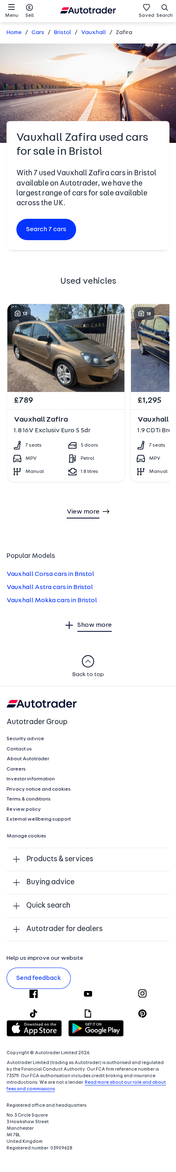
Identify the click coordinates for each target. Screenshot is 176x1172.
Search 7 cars (46, 229)
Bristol (62, 33)
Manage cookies (26, 836)
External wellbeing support (39, 819)
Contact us (19, 749)
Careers (16, 769)
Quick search (48, 906)
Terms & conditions (29, 799)
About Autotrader (28, 759)
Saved (146, 15)
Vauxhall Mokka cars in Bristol (52, 600)
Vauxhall (93, 33)
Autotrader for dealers (64, 929)
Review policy (24, 809)
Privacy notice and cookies (39, 789)
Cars (38, 33)
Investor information (31, 779)
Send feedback (38, 978)
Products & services (59, 859)
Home (14, 33)
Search (164, 15)
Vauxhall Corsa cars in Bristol (50, 574)
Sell (29, 15)
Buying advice (50, 882)
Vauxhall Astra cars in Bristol (50, 587)
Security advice (25, 738)
